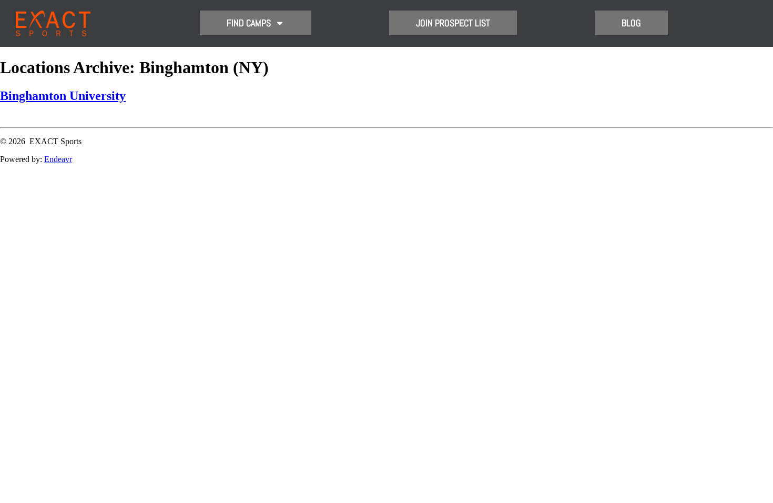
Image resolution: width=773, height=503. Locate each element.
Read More (18, 118)
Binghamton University (63, 96)
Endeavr (58, 159)
